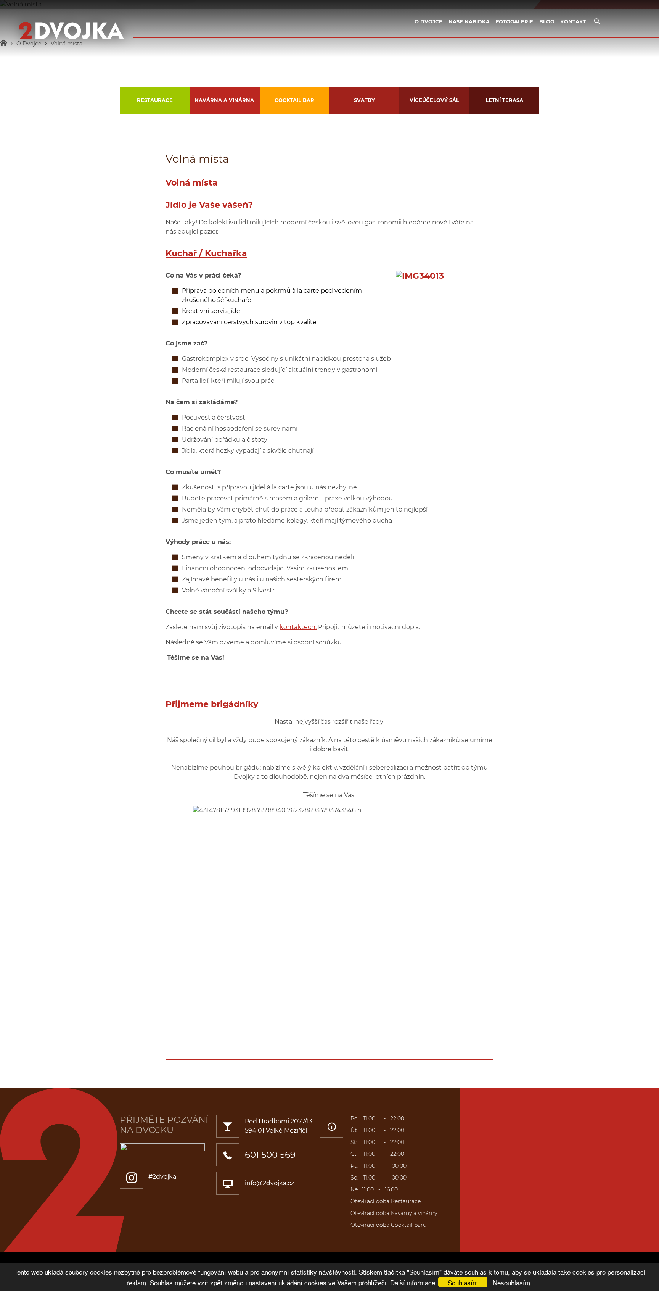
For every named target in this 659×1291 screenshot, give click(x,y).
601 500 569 (270, 1154)
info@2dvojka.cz (269, 1183)
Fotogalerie (514, 21)
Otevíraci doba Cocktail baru (388, 1225)
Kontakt (573, 21)
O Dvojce (428, 21)
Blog (546, 21)
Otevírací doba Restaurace (385, 1201)
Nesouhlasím (511, 1282)
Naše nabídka (469, 21)
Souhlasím (463, 1282)
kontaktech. (298, 627)
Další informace (412, 1282)
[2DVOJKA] (71, 31)
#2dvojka (162, 1176)
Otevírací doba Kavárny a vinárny (393, 1213)
